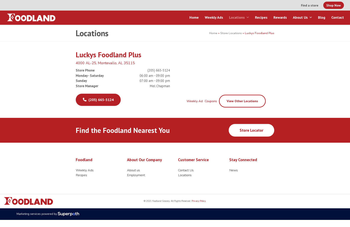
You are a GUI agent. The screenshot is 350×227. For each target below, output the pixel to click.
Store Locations (231, 33)
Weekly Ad (195, 101)
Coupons (211, 101)
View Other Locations (242, 101)
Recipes (81, 175)
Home (213, 33)
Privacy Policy (198, 201)
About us (133, 170)
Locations (185, 175)
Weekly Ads (85, 170)
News (233, 170)
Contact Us (186, 170)
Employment (136, 175)
